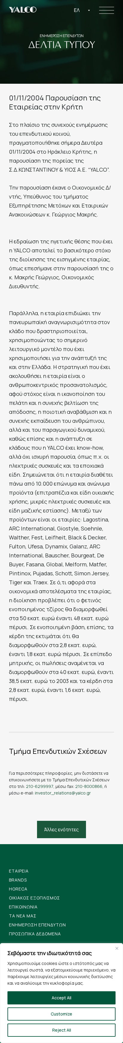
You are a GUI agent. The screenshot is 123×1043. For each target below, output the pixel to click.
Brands (18, 880)
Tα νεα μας (22, 916)
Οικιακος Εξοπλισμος (34, 898)
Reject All (61, 1030)
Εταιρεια (19, 871)
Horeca (18, 889)
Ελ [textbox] (77, 10)
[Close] (116, 948)
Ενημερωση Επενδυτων (37, 925)
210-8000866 (88, 786)
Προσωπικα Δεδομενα (35, 934)
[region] (61, 993)
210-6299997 (39, 786)
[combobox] (82, 10)
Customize (61, 1014)
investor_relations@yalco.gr (63, 793)
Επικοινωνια (23, 907)
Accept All (61, 998)
